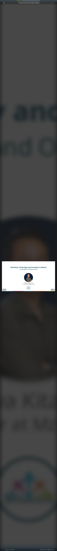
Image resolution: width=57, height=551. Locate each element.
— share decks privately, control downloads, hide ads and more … (28, 0)
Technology (42, 549)
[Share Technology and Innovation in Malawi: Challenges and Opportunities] (49, 549)
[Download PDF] (53, 549)
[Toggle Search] (52, 3)
